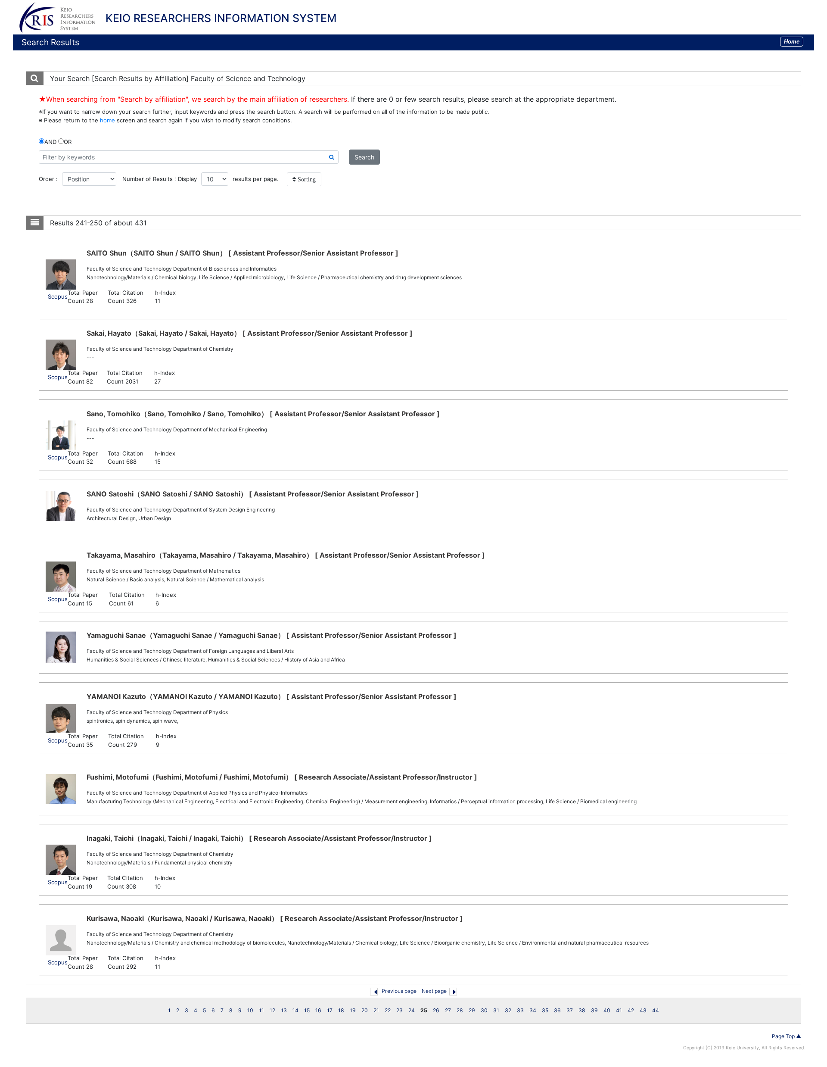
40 (606, 1010)
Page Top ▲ (786, 1036)
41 (619, 1010)
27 (448, 1010)
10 (250, 1010)
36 (557, 1010)
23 (399, 1010)
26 (436, 1010)
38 (581, 1010)
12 (272, 1010)
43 (643, 1010)
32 (508, 1010)
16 (318, 1010)
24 (411, 1010)
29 (472, 1010)
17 (330, 1010)
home (107, 120)
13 (284, 1010)
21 (376, 1010)
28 (460, 1010)
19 (353, 1010)
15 (307, 1010)
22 (388, 1010)
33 (520, 1010)
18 (341, 1010)
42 (631, 1010)
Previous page (399, 991)
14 (295, 1010)
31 (496, 1010)
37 (569, 1010)
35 (545, 1010)
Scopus (58, 296)
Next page (434, 991)
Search (364, 157)
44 (655, 1010)
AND (50, 141)
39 (594, 1010)
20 (364, 1010)
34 (532, 1010)
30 (484, 1010)
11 (261, 1010)
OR (68, 141)
